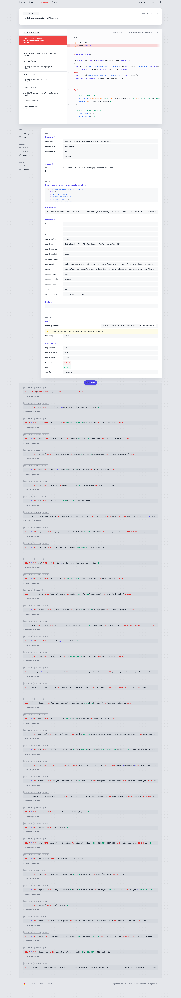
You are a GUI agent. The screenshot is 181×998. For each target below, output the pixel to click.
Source (33, 984)
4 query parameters (32, 894)
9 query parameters (32, 754)
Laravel (50, 984)
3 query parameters (32, 630)
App (20, 130)
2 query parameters (32, 412)
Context (22, 162)
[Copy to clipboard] (155, 141)
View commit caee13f (149, 326)
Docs (42, 984)
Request (22, 144)
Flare (130, 984)
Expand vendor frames (32, 32)
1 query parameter (32, 396)
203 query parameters (33, 521)
